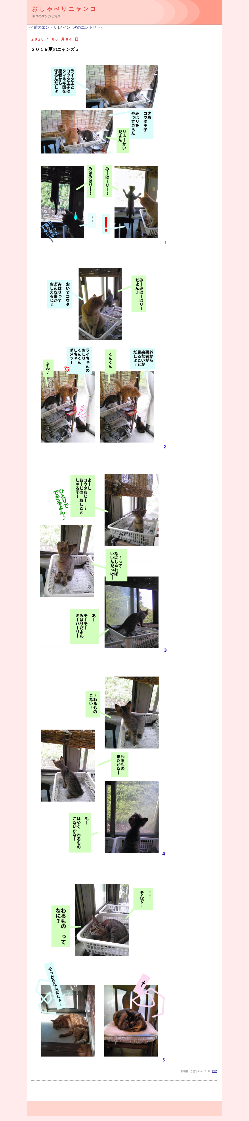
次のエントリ (85, 27)
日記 (214, 1071)
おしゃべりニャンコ (64, 8)
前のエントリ (45, 27)
